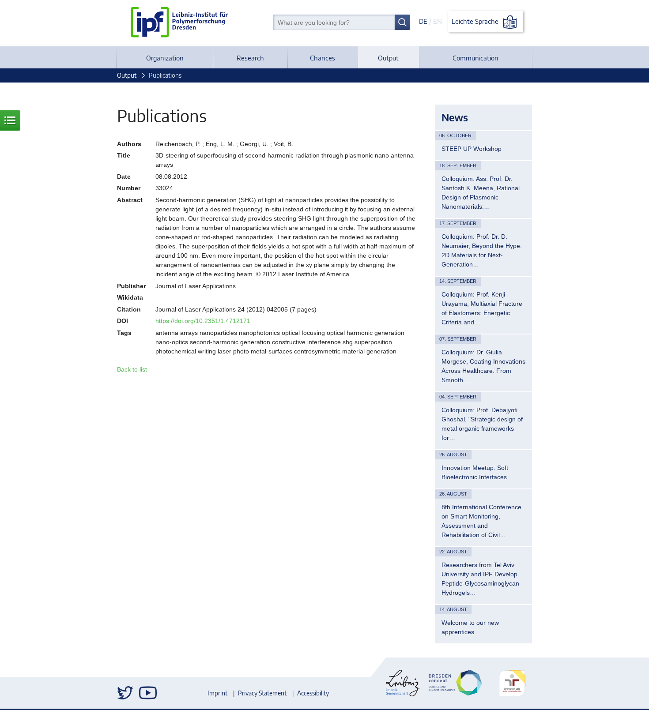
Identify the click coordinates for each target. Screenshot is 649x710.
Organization (165, 58)
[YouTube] (148, 692)
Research (250, 58)
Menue (10, 120)
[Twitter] (126, 692)
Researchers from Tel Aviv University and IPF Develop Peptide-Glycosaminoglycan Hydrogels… (480, 578)
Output (388, 58)
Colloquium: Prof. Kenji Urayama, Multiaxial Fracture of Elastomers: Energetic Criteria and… (481, 308)
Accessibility (313, 693)
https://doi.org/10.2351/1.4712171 (202, 320)
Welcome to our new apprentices (470, 627)
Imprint (217, 693)
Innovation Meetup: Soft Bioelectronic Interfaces (474, 472)
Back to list (132, 369)
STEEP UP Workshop (471, 148)
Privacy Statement (262, 693)
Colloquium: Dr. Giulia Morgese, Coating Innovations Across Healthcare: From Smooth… (483, 366)
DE (423, 21)
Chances (322, 58)
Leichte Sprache (476, 21)
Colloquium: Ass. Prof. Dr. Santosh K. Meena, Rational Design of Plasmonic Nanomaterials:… (480, 192)
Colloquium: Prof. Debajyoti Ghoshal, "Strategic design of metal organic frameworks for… (482, 423)
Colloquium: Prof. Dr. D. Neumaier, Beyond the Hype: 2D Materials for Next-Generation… (481, 250)
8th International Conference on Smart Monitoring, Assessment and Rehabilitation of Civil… (481, 520)
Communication (475, 58)
